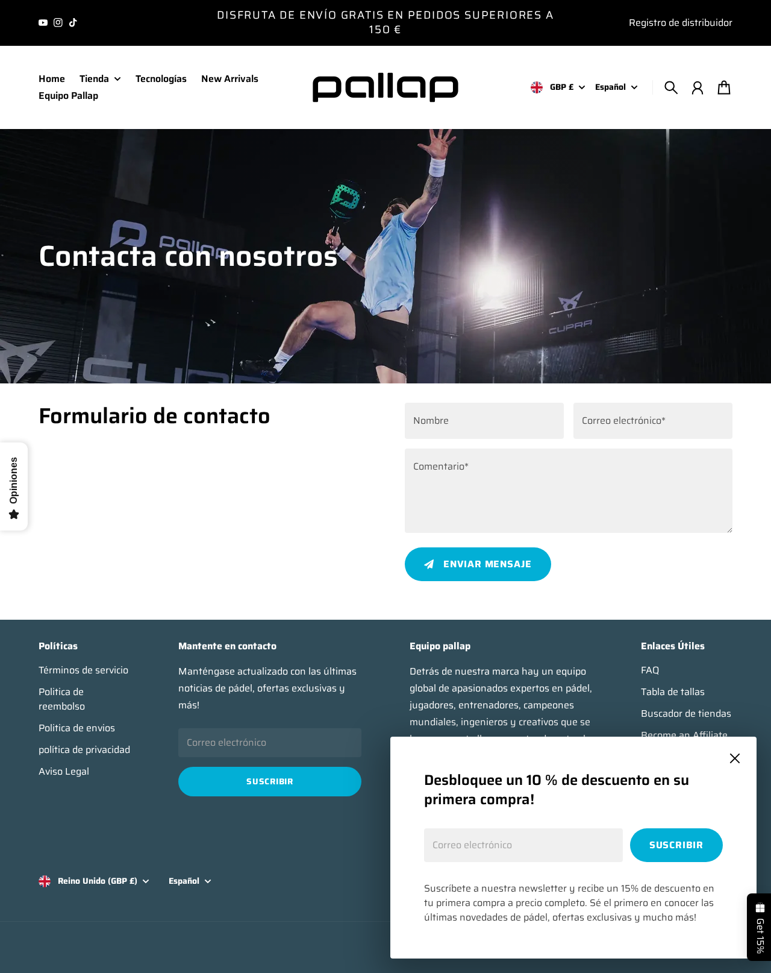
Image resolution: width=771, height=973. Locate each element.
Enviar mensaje (487, 564)
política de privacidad (84, 750)
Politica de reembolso (62, 699)
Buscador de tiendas (686, 714)
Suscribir (676, 844)
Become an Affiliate (684, 735)
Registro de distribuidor (680, 22)
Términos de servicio (83, 670)
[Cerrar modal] (735, 758)
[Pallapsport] (385, 87)
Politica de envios (77, 728)
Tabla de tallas (673, 692)
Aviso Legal (64, 771)
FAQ (650, 670)
